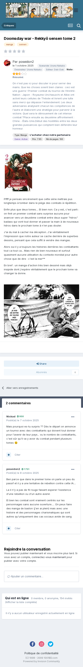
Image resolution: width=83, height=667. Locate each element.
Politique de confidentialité (41, 653)
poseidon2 (26, 62)
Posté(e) (22, 420)
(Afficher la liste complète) (21, 602)
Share (43, 363)
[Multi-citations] (8, 455)
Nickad (10, 416)
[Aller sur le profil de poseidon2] (7, 63)
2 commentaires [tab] (18, 403)
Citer (17, 454)
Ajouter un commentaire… (26, 576)
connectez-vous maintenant (49, 557)
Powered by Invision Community (41, 661)
